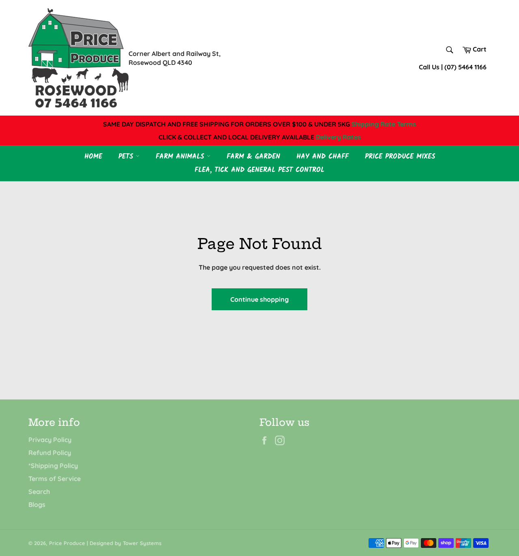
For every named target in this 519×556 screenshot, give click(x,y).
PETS (127, 156)
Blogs (36, 504)
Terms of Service (54, 478)
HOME (93, 156)
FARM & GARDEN (253, 156)
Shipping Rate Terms (384, 124)
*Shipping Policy (53, 466)
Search (39, 491)
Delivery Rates (338, 137)
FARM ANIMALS (181, 156)
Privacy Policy (49, 440)
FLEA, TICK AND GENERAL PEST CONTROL (259, 170)
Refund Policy (49, 453)
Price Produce (67, 543)
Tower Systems (142, 543)
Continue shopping (259, 299)
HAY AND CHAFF (322, 156)
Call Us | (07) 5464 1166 (453, 67)
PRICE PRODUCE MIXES (400, 156)
